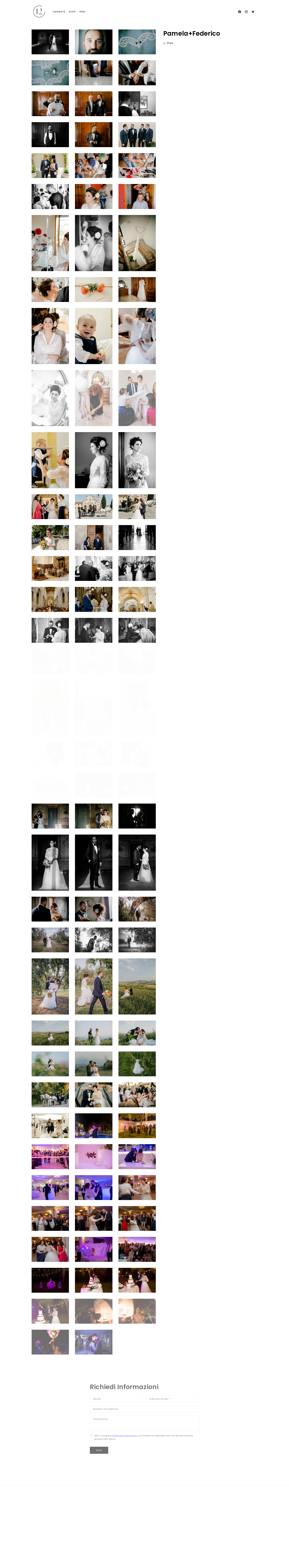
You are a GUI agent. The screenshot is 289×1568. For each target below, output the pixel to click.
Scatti (151, 1506)
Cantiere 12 (154, 1500)
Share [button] (170, 43)
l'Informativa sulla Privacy (125, 1434)
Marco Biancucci (124, 1555)
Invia (99, 1448)
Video (151, 1511)
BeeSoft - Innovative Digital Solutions (162, 1555)
